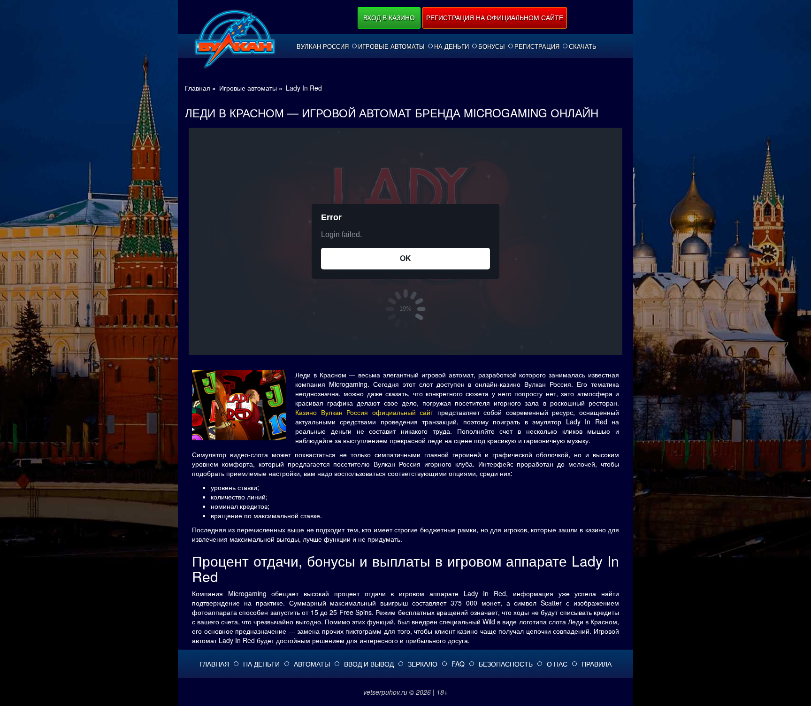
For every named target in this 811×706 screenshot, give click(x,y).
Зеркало (422, 663)
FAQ (458, 663)
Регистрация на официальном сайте (494, 17)
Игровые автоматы (391, 46)
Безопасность (506, 663)
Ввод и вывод (369, 663)
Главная (214, 663)
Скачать (583, 46)
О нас (557, 663)
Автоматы (312, 663)
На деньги (451, 46)
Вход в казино (389, 17)
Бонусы (491, 46)
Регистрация (536, 46)
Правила (596, 663)
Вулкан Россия (323, 46)
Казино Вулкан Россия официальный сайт (364, 412)
